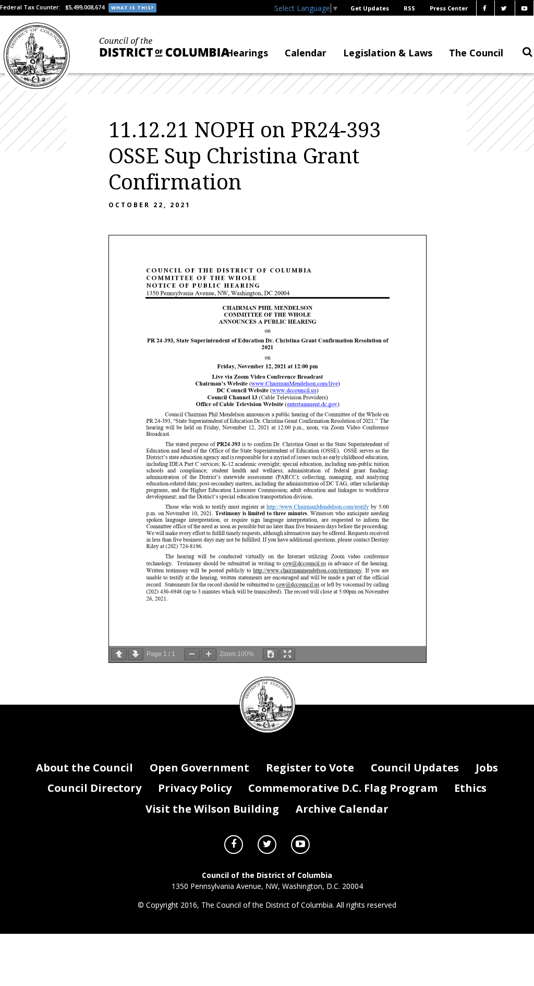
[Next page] (135, 654)
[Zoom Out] (192, 654)
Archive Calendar (342, 809)
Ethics (470, 788)
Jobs (487, 768)
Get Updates (369, 8)
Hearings (247, 52)
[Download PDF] (270, 654)
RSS (409, 8)
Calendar (305, 52)
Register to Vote (310, 768)
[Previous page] (119, 654)
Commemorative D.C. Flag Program (343, 788)
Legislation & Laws (387, 52)
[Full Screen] (287, 654)
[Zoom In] (208, 654)
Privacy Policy (195, 788)
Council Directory (94, 788)
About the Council (84, 768)
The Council (476, 52)
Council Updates (415, 768)
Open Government (199, 768)
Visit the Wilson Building (212, 809)
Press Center (449, 8)
